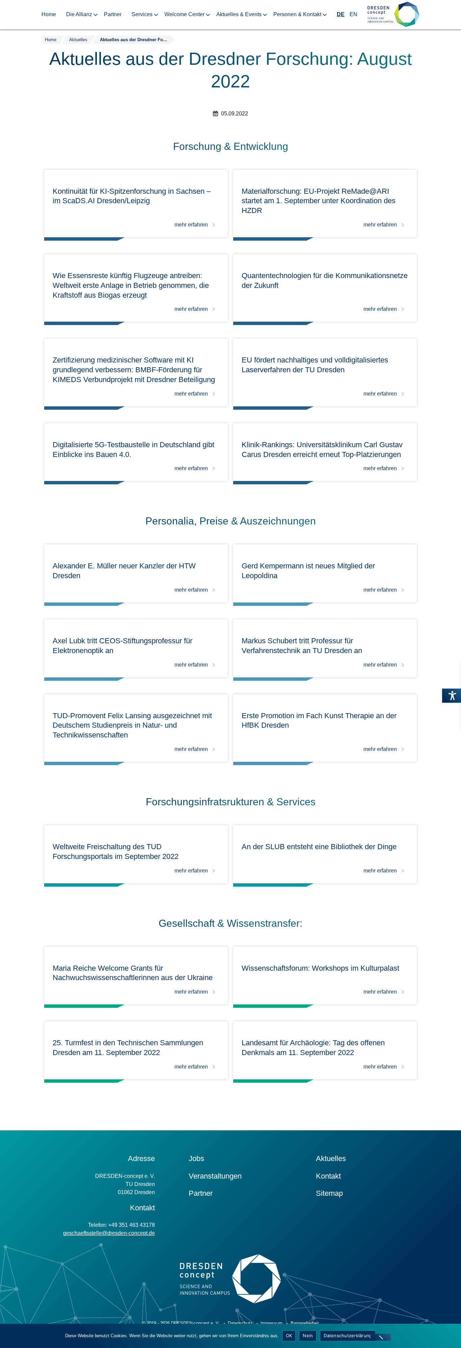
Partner (112, 14)
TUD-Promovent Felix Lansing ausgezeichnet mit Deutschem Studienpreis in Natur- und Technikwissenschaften (132, 725)
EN (353, 14)
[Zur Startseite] (393, 14)
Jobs (196, 1158)
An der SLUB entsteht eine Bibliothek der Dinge (319, 846)
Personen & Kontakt (297, 14)
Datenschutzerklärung (348, 1335)
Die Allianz (79, 14)
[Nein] (381, 1337)
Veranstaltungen (215, 1176)
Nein (308, 1335)
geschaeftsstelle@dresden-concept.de (109, 1233)
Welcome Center (184, 14)
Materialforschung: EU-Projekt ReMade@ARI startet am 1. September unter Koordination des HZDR (319, 201)
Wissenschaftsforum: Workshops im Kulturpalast (320, 968)
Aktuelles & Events (239, 14)
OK (289, 1335)
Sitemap (329, 1193)
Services (142, 14)
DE (341, 14)
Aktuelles (331, 1158)
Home (49, 14)
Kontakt (328, 1176)
